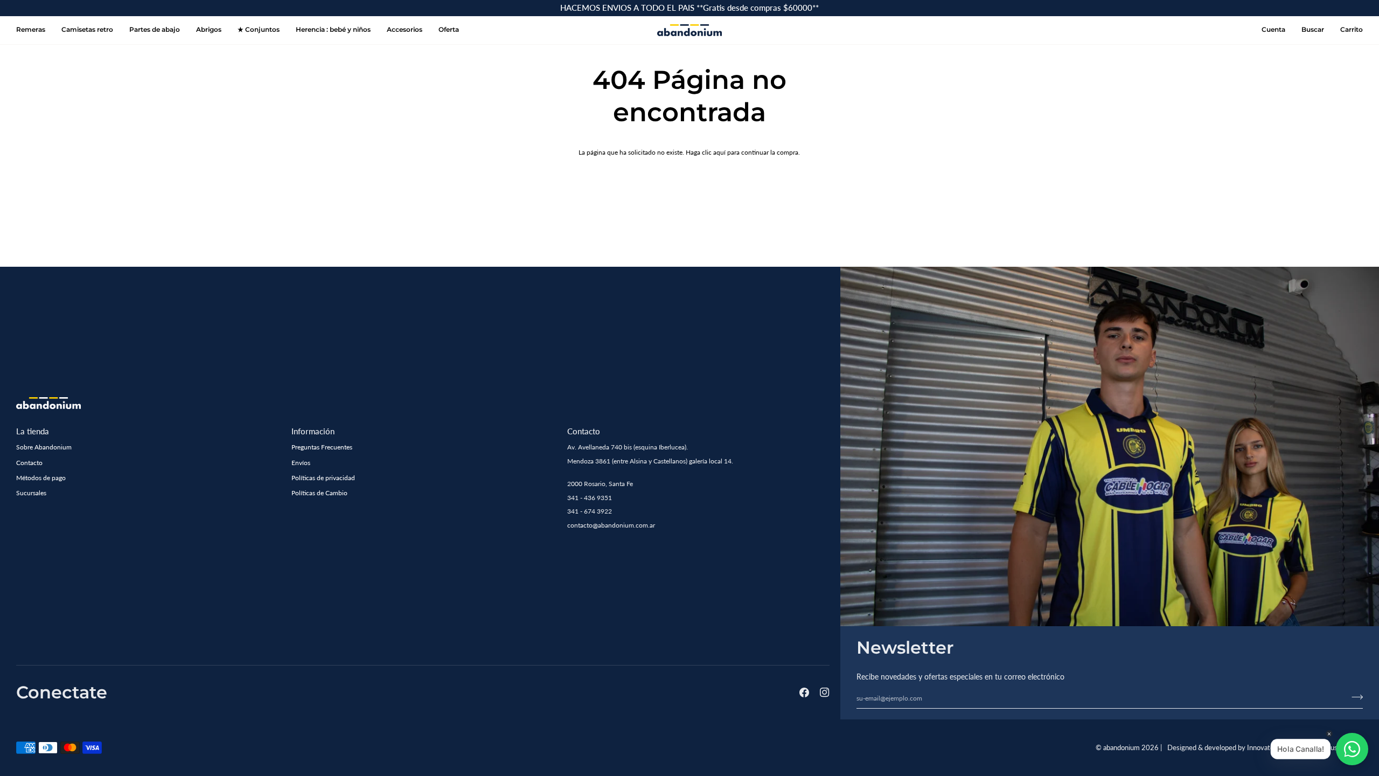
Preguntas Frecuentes (321, 447)
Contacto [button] (583, 431)
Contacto (29, 462)
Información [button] (313, 431)
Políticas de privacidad (323, 477)
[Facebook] (804, 692)
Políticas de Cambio (319, 492)
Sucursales (31, 492)
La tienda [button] (32, 431)
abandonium (1121, 747)
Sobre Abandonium (44, 447)
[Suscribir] (1354, 697)
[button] (333, 30)
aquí (719, 152)
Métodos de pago (41, 477)
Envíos (300, 462)
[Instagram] (825, 692)
